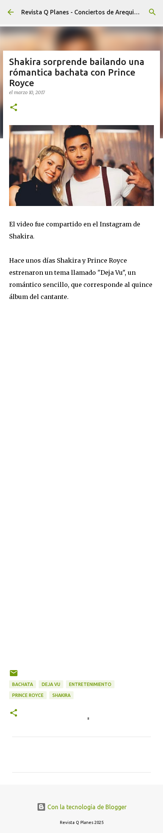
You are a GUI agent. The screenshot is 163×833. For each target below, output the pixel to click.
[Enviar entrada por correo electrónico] (13, 676)
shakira (61, 695)
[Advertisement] (81, 551)
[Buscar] (152, 12)
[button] (13, 108)
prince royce (28, 695)
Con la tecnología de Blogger (86, 807)
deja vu (51, 684)
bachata (22, 684)
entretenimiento (90, 684)
